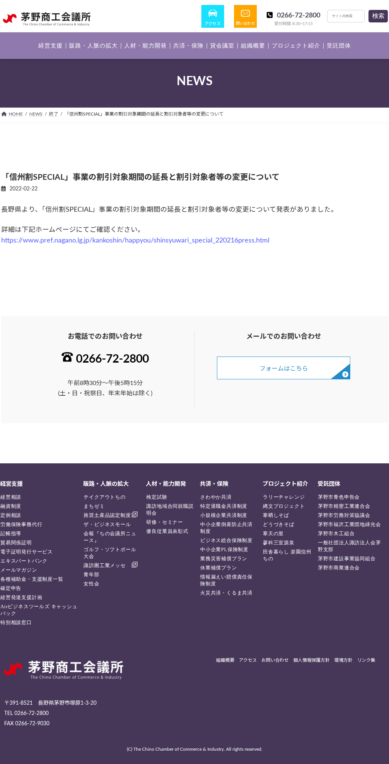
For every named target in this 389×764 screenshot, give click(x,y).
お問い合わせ (275, 660)
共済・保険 (214, 484)
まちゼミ (94, 506)
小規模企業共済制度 (223, 515)
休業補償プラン (218, 568)
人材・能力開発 (166, 484)
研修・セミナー (164, 522)
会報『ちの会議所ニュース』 (110, 537)
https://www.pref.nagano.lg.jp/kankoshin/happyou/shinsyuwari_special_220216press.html (135, 240)
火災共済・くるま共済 (226, 593)
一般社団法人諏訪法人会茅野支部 (349, 546)
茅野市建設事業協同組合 (347, 558)
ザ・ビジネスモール (107, 524)
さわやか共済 (216, 497)
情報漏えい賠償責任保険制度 (226, 580)
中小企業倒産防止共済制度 (226, 527)
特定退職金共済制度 (223, 506)
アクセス (212, 24)
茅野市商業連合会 (339, 568)
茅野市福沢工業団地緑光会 (349, 524)
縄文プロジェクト (284, 506)
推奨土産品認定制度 (107, 515)
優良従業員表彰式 (167, 531)
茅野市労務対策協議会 (344, 515)
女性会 (91, 583)
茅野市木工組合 (336, 533)
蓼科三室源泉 (278, 542)
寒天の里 (273, 533)
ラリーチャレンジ (284, 497)
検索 (378, 16)
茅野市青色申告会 (339, 497)
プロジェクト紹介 (285, 484)
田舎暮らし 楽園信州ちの (287, 555)
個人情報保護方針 (311, 660)
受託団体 (329, 484)
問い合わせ (245, 23)
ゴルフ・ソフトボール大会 (110, 553)
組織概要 (225, 660)
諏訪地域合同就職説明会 (169, 509)
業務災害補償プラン (223, 558)
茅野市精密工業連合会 (344, 506)
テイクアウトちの (104, 497)
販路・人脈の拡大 (106, 484)
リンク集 (366, 660)
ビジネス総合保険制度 (226, 540)
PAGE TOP (372, 734)
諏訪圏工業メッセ (104, 565)
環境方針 (343, 660)
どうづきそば (278, 524)
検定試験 (156, 497)
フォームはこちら (283, 369)
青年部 (91, 574)
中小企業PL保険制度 (224, 549)
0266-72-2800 (298, 15)
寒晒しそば (276, 515)
